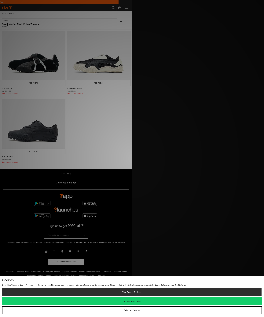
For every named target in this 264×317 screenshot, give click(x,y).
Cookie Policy (180, 285)
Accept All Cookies (132, 301)
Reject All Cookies (132, 310)
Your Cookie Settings (131, 292)
